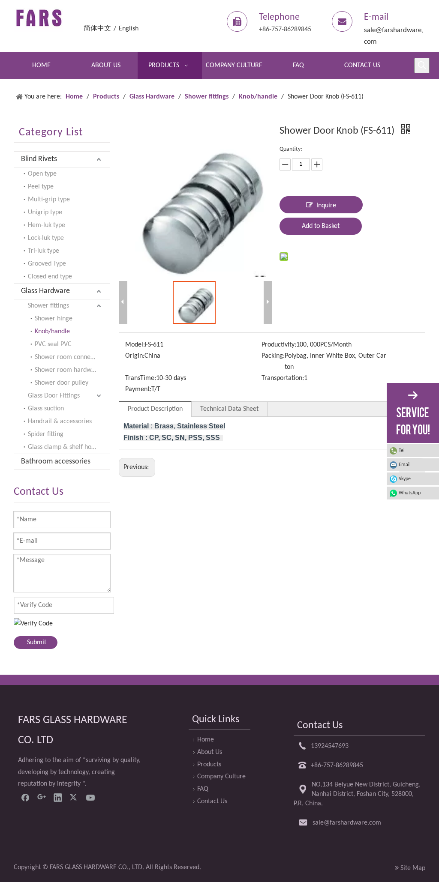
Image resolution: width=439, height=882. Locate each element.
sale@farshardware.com (347, 822)
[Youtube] (90, 797)
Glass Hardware (45, 291)
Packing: (273, 356)
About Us (209, 752)
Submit (36, 642)
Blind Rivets (39, 159)
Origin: (134, 356)
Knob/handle (52, 331)
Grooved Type (47, 263)
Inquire (326, 205)
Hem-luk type (46, 225)
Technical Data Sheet (229, 409)
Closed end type (50, 276)
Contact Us (212, 801)
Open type (42, 173)
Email (405, 464)
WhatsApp (410, 493)
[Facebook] (25, 797)
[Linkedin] (58, 797)
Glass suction (46, 408)
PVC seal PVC (53, 344)
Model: (135, 344)
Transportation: (283, 378)
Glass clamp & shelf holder (65, 447)
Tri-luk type (43, 251)
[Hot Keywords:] (422, 65)
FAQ (202, 789)
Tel (402, 450)
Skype (405, 478)
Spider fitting (45, 434)
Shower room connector (68, 357)
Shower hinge (53, 318)
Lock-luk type (46, 238)
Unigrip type (45, 212)
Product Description (155, 409)
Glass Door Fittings (54, 395)
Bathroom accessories (55, 461)
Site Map (412, 868)
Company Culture (221, 776)
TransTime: (140, 378)
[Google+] (41, 797)
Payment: (138, 389)
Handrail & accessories (60, 421)
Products (209, 764)
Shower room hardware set (72, 370)
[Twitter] (74, 797)
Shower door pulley (61, 383)
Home (205, 739)
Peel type (41, 186)
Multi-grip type (49, 199)
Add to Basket (321, 226)
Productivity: (279, 344)
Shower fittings (48, 305)
